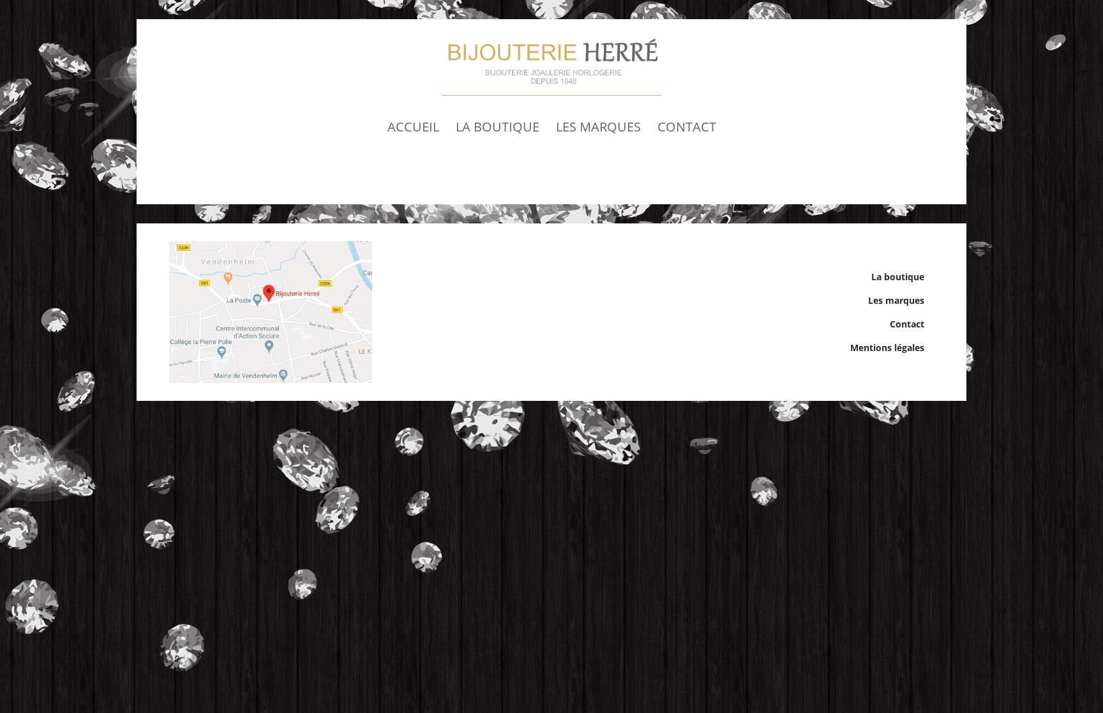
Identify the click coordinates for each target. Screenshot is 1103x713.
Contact (686, 126)
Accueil (413, 126)
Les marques (598, 126)
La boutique (497, 126)
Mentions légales (887, 347)
